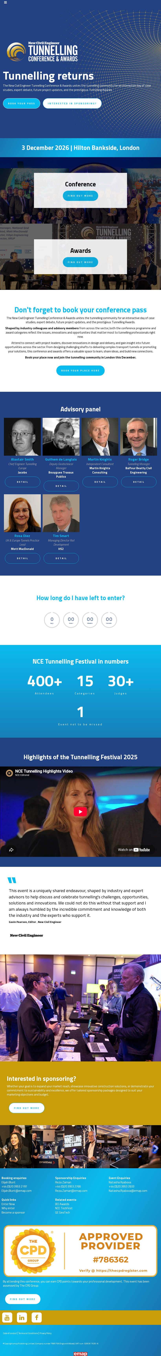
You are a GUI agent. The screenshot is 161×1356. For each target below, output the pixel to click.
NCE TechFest (64, 1208)
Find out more (80, 196)
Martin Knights (100, 459)
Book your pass (21, 103)
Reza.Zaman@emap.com (71, 1190)
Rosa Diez (22, 535)
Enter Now (8, 1204)
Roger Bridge (138, 459)
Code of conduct (10, 1333)
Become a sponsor (13, 1212)
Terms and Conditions (28, 1333)
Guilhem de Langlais (61, 459)
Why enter (8, 1208)
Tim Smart (61, 535)
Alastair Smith (22, 459)
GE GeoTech (62, 1212)
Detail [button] (22, 482)
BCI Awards (62, 1204)
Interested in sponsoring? (72, 103)
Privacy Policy (45, 1333)
